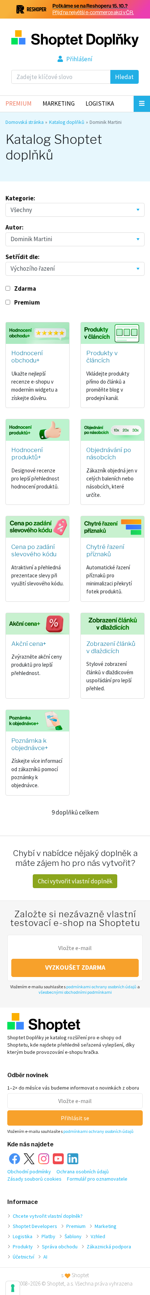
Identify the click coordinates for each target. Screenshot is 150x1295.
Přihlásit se (75, 1118)
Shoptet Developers (35, 1226)
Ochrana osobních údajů (82, 1171)
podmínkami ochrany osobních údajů (101, 986)
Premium (18, 103)
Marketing (59, 103)
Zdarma (25, 288)
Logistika (100, 103)
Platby (48, 1236)
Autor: (14, 227)
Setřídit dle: (22, 257)
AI (45, 1256)
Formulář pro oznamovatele (97, 1179)
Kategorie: (20, 198)
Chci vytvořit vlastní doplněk (75, 881)
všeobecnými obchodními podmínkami (75, 992)
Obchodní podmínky (29, 1171)
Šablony (73, 1236)
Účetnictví (23, 1256)
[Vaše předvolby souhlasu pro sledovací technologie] (13, 1288)
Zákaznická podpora (109, 1246)
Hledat (124, 77)
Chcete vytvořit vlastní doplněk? (48, 1216)
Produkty (23, 1246)
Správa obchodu (60, 1246)
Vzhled (98, 1236)
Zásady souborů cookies (34, 1179)
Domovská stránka (24, 122)
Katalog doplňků (66, 122)
